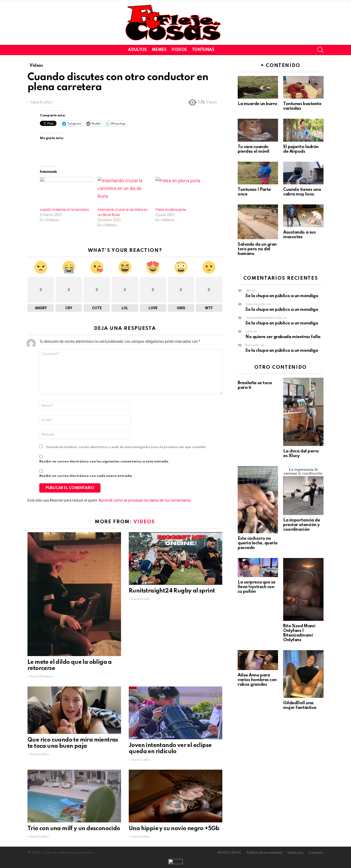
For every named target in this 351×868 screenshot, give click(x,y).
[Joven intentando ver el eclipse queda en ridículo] (175, 712)
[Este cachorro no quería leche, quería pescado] (258, 499)
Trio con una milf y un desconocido (73, 828)
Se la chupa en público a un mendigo (281, 296)
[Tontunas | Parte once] (258, 173)
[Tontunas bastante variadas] (303, 87)
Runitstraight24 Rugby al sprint (172, 591)
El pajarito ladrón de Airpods (301, 149)
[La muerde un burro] (258, 87)
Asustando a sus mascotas (299, 234)
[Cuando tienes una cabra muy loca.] (303, 173)
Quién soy (295, 852)
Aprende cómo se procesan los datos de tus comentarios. (145, 500)
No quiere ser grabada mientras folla (282, 337)
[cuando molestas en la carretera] (66, 192)
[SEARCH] (320, 50)
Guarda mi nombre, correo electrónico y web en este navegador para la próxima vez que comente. (126, 447)
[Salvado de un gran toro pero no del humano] (258, 221)
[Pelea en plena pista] (181, 192)
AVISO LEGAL (229, 852)
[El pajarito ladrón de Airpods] (303, 130)
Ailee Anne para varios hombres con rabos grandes (257, 680)
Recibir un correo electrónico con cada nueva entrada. (86, 476)
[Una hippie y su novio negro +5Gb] (175, 796)
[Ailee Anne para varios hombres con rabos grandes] (258, 660)
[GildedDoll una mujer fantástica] (303, 674)
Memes (159, 50)
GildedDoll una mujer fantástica (299, 705)
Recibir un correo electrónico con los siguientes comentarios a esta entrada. (104, 461)
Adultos (137, 50)
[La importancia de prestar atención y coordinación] (303, 490)
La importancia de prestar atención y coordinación (301, 525)
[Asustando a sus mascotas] (303, 215)
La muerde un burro (257, 104)
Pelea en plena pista (170, 210)
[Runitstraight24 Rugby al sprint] (175, 558)
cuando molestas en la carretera (64, 210)
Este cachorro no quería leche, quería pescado (258, 543)
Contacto (316, 852)
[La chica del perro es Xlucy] (303, 412)
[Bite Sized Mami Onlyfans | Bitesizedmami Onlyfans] (303, 589)
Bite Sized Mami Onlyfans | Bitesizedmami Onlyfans (299, 633)
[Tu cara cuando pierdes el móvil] (258, 130)
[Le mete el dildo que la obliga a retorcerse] (74, 594)
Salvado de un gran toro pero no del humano (257, 249)
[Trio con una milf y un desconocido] (74, 796)
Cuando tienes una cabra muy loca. (302, 191)
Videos (179, 50)
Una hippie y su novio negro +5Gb (174, 828)
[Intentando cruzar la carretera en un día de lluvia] (124, 192)
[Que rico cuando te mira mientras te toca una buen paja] (74, 710)
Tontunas (203, 50)
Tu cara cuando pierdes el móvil (253, 149)
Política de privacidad (264, 852)
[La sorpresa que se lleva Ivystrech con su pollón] (258, 567)
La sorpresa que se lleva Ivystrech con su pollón (256, 587)
